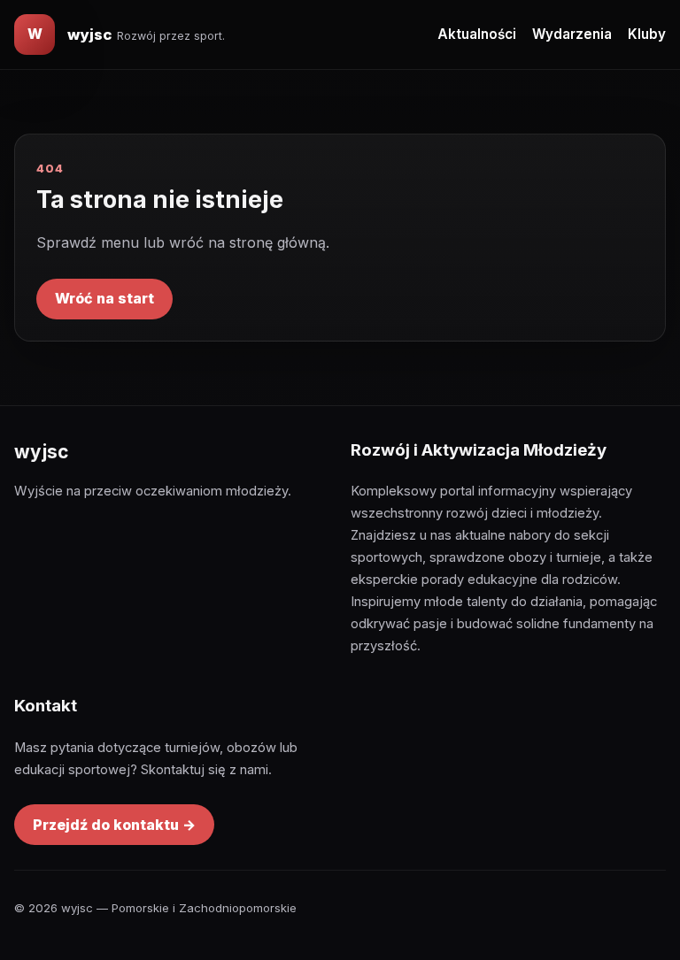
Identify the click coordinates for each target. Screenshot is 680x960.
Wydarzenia (572, 34)
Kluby (647, 34)
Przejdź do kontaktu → (114, 824)
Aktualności (476, 34)
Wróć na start (104, 298)
